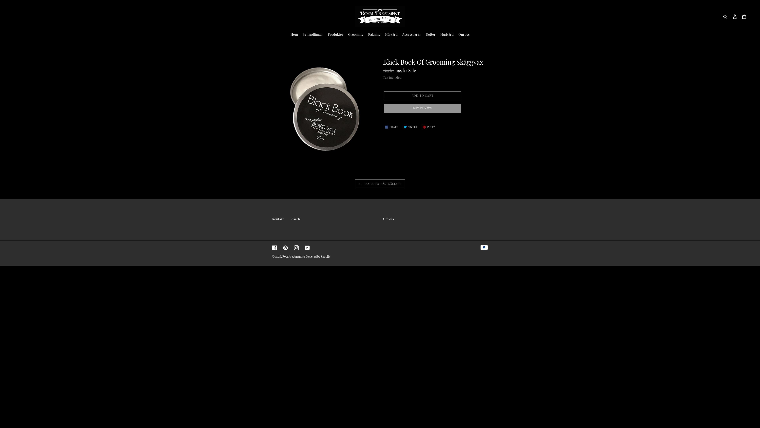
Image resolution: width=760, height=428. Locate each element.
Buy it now (422, 108)
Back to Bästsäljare (383, 184)
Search (295, 219)
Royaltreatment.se (293, 256)
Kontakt (278, 219)
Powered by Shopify (318, 256)
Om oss (388, 219)
